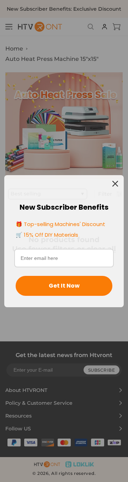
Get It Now (64, 286)
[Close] (115, 183)
